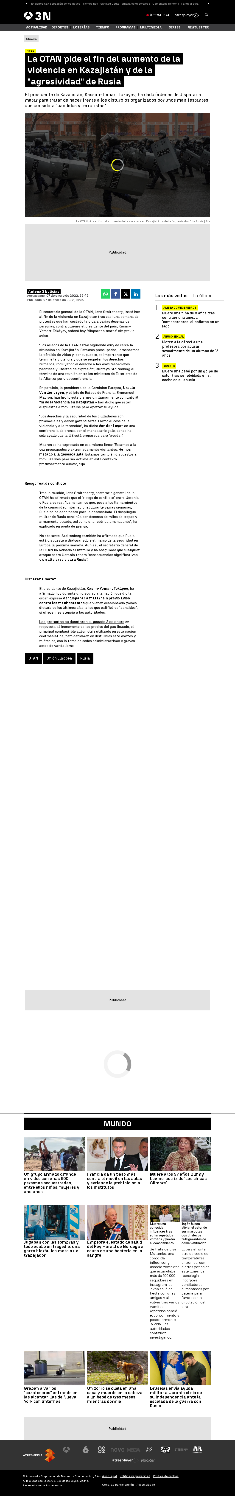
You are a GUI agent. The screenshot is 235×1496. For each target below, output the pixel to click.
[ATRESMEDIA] (39, 1455)
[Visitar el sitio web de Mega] (133, 1449)
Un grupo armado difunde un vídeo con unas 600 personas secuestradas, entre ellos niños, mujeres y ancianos (51, 1183)
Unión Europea (59, 658)
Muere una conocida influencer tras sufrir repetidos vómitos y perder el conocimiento (162, 1233)
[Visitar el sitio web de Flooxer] (148, 1460)
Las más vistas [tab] (171, 295)
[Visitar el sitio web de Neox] (102, 1449)
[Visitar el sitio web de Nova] (117, 1449)
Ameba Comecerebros (179, 307)
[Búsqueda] (206, 15)
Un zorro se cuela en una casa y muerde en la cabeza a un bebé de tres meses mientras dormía (115, 1395)
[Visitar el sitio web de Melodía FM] (197, 1449)
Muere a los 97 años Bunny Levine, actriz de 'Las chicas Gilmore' (178, 1178)
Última (159, 15)
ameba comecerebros (136, 3)
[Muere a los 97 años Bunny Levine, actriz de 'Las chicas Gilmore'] (180, 1154)
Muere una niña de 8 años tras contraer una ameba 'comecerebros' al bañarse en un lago (190, 320)
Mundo (117, 1123)
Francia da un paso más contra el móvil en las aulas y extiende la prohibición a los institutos (114, 1180)
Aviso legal (109, 1476)
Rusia (85, 658)
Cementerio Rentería (165, 3)
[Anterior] (26, 4)
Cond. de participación (118, 1484)
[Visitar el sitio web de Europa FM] (181, 1449)
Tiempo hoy (90, 3)
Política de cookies (166, 1476)
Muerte (169, 365)
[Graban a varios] (54, 1368)
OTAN (33, 658)
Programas (125, 27)
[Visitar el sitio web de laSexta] (85, 1449)
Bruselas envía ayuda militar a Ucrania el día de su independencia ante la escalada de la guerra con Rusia (176, 1397)
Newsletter (198, 27)
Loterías (81, 27)
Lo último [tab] (203, 295)
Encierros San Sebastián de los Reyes (55, 3)
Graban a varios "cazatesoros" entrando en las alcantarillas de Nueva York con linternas (51, 1395)
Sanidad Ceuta (109, 3)
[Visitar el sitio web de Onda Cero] (165, 1449)
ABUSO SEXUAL (173, 336)
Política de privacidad (135, 1476)
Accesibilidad (146, 1484)
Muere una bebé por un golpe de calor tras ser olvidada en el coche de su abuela (190, 375)
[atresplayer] (187, 15)
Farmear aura (190, 3)
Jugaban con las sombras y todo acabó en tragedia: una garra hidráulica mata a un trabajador (52, 1248)
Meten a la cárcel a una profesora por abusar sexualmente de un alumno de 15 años (190, 349)
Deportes (60, 27)
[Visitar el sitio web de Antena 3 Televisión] (70, 1449)
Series (174, 27)
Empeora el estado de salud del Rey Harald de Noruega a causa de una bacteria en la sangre (115, 1248)
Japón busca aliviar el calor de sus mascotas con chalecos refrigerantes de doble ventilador (194, 1233)
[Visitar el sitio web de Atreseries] (150, 1449)
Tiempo (102, 27)
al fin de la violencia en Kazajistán (88, 399)
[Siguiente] (208, 4)
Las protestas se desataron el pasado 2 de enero (81, 622)
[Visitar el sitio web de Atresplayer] (125, 1460)
